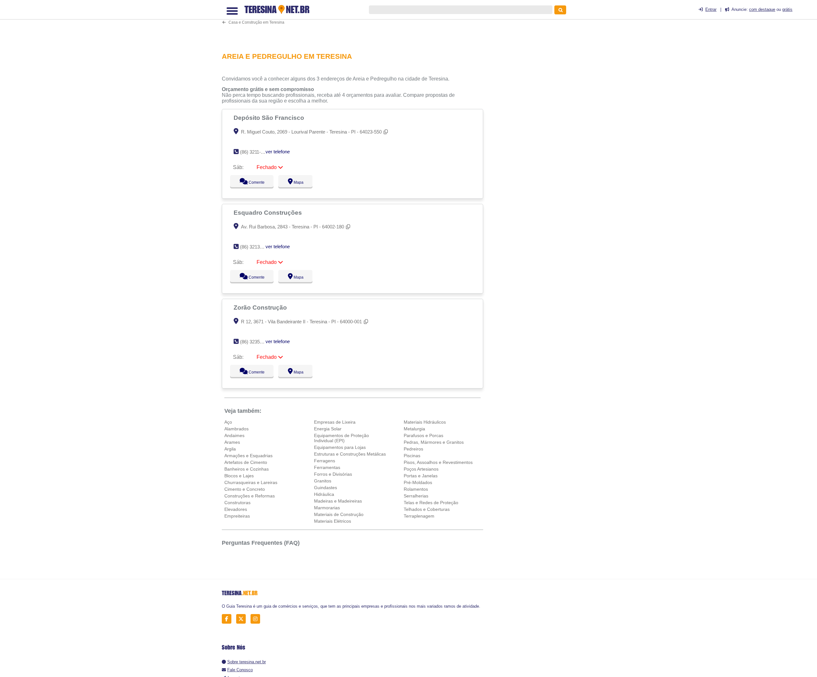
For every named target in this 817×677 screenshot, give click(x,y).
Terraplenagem (419, 516)
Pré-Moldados (418, 482)
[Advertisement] (356, 23)
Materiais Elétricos (332, 521)
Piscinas (412, 455)
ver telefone (278, 151)
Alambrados (236, 428)
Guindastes (325, 487)
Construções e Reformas (249, 495)
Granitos (322, 480)
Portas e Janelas (421, 475)
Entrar (710, 9)
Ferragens (324, 460)
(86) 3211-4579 (255, 152)
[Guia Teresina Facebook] (228, 619)
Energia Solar (327, 428)
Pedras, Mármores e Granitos (434, 442)
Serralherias (416, 495)
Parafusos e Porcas (423, 435)
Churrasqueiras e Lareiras (250, 482)
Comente (252, 182)
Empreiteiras (237, 516)
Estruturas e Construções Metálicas (350, 454)
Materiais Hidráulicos (425, 422)
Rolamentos (416, 489)
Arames (232, 442)
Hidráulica (324, 494)
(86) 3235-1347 (256, 341)
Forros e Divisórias (333, 474)
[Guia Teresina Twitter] (242, 619)
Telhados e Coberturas (427, 509)
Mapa (297, 182)
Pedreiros (413, 448)
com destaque (762, 9)
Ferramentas (327, 467)
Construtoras (237, 502)
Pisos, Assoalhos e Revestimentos (438, 462)
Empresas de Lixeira (335, 422)
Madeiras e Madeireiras (338, 501)
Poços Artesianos (421, 469)
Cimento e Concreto (244, 489)
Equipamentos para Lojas (340, 447)
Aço (228, 422)
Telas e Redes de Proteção (431, 502)
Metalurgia (414, 428)
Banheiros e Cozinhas (246, 469)
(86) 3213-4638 (256, 247)
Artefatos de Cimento (245, 462)
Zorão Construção (261, 307)
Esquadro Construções (269, 212)
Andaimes (234, 435)
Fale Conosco (240, 669)
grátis (787, 9)
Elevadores (235, 509)
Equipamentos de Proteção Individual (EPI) (341, 438)
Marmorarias (327, 507)
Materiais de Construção (339, 514)
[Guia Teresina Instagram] (257, 619)
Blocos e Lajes (239, 475)
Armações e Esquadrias (248, 455)
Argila (230, 448)
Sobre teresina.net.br (246, 661)
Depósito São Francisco (270, 117)
